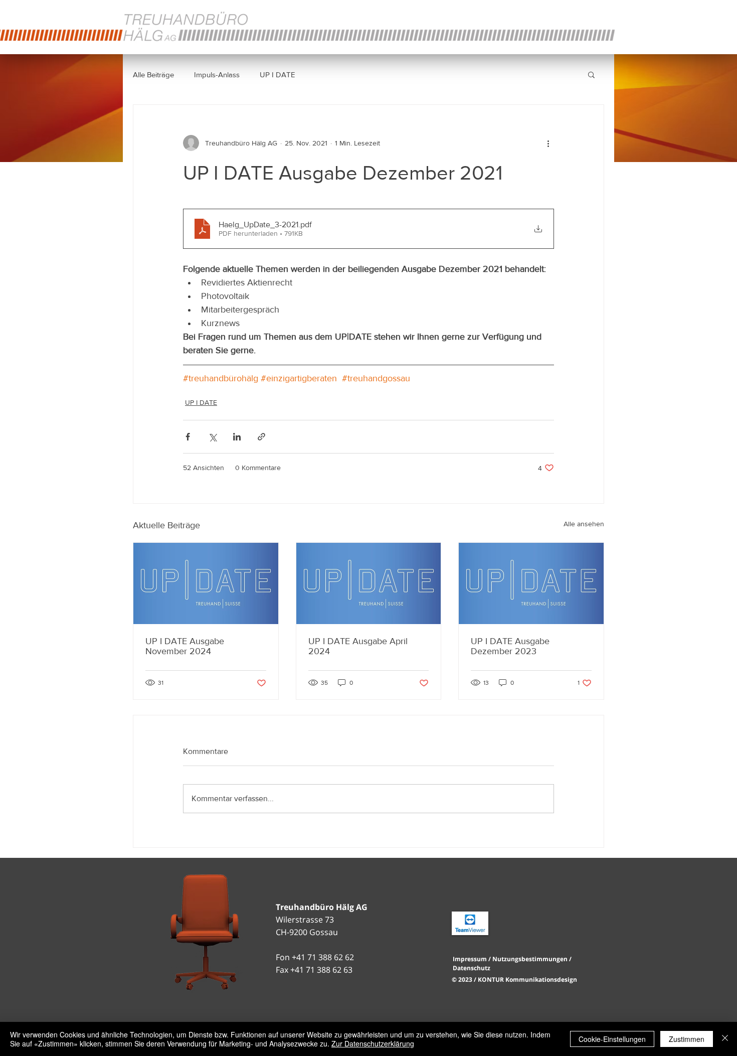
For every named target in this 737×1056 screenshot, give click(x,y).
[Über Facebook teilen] (188, 436)
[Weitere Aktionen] (548, 143)
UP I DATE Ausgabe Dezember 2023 (510, 646)
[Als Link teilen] (261, 436)
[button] (591, 74)
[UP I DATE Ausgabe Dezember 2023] (531, 583)
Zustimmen (686, 1039)
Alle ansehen (584, 524)
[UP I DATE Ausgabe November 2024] (205, 583)
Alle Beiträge (153, 74)
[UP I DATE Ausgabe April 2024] (368, 583)
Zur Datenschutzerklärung (372, 1043)
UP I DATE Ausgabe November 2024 (184, 646)
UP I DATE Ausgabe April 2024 (358, 646)
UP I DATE (277, 74)
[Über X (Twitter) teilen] (212, 436)
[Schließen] (725, 1039)
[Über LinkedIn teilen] (237, 436)
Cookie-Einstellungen (612, 1039)
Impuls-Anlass (217, 74)
